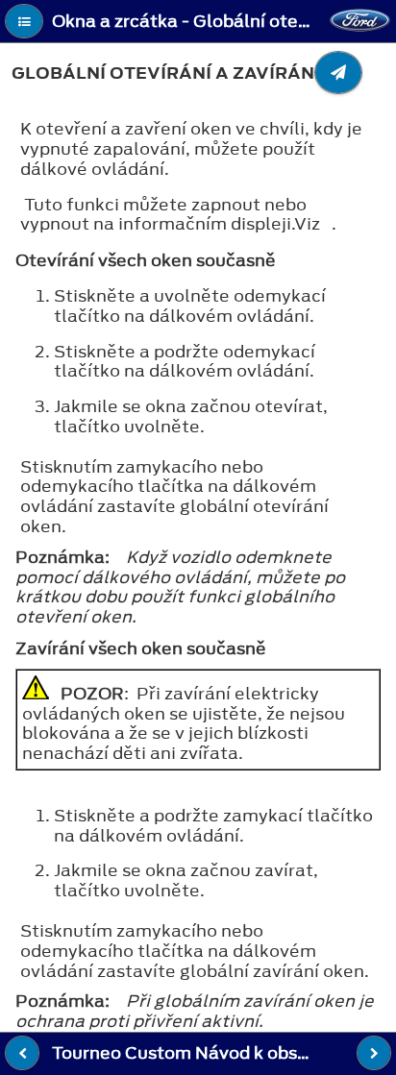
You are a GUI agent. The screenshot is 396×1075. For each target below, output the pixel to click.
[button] (24, 21)
